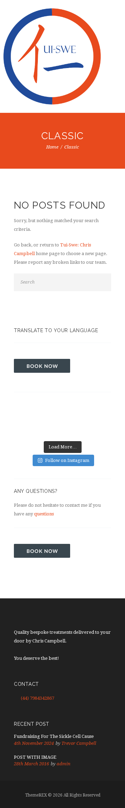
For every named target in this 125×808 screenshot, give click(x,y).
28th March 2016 (31, 763)
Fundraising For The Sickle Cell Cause (54, 736)
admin (63, 763)
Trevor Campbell (78, 743)
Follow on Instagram (67, 460)
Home (52, 147)
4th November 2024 (34, 743)
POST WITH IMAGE (35, 757)
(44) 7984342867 (37, 698)
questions (44, 513)
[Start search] (104, 282)
